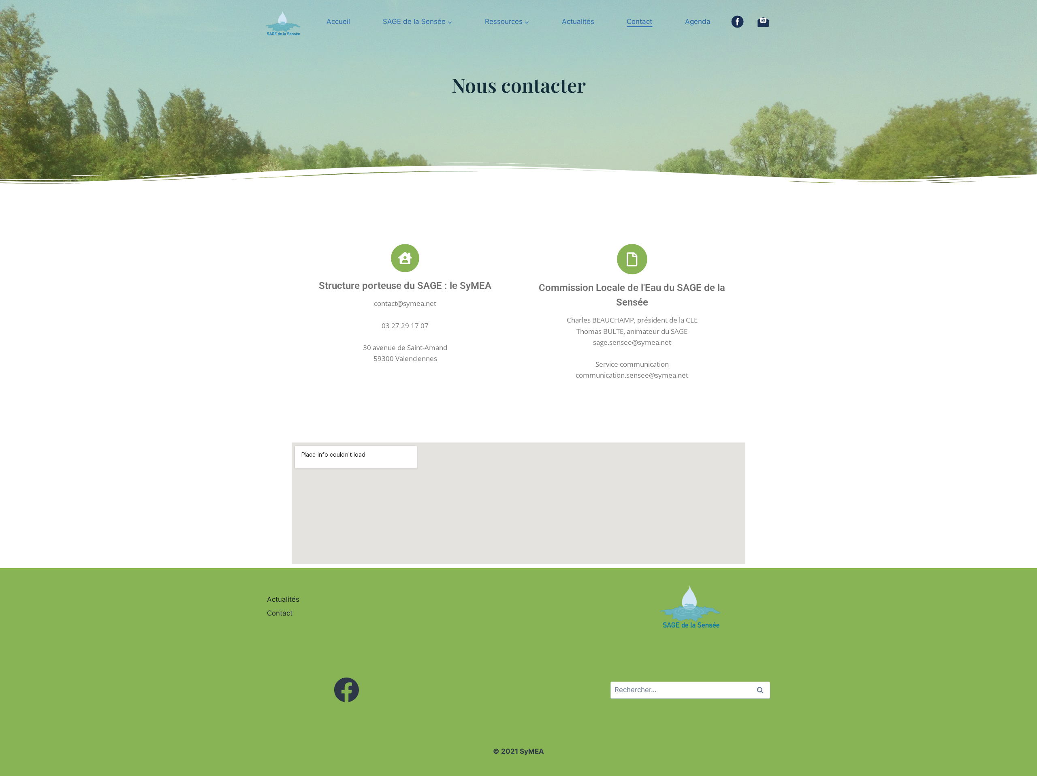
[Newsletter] (763, 21)
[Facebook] (737, 21)
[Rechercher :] (690, 690)
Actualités (578, 21)
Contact (639, 21)
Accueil (338, 21)
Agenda (698, 21)
